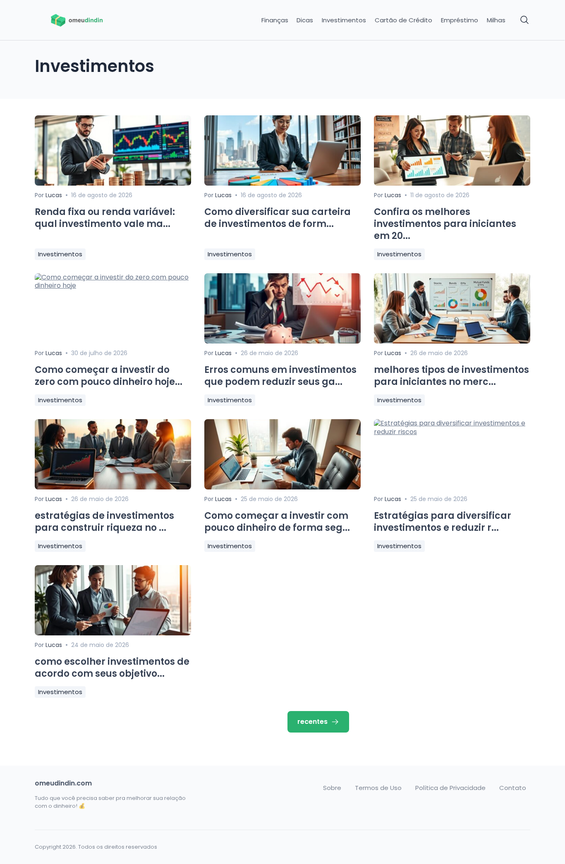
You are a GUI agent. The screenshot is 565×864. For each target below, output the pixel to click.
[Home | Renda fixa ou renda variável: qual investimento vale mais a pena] (93, 20)
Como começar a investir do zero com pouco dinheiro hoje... (108, 375)
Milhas (496, 20)
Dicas (305, 20)
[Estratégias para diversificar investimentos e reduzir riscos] (452, 432)
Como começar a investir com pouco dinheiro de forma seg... (277, 521)
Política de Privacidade (450, 788)
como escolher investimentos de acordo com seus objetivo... (112, 667)
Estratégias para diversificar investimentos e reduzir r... (442, 521)
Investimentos (344, 20)
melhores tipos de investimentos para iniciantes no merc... (451, 375)
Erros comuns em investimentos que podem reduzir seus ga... (280, 375)
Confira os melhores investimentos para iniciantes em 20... (445, 223)
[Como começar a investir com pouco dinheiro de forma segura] (282, 487)
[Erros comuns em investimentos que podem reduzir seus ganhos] (282, 341)
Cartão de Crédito (403, 20)
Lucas (53, 195)
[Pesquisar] (525, 20)
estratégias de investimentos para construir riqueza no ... (104, 521)
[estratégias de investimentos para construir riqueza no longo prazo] (113, 487)
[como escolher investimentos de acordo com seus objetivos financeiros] (113, 633)
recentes (312, 721)
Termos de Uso (378, 788)
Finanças (274, 20)
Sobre (332, 788)
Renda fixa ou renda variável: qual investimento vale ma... (105, 217)
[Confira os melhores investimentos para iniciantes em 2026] (452, 183)
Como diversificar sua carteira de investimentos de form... (277, 217)
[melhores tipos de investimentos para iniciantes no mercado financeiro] (452, 341)
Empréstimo (459, 20)
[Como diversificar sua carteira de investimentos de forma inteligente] (282, 183)
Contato (512, 788)
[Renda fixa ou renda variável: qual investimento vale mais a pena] (113, 183)
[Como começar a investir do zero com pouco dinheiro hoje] (113, 285)
